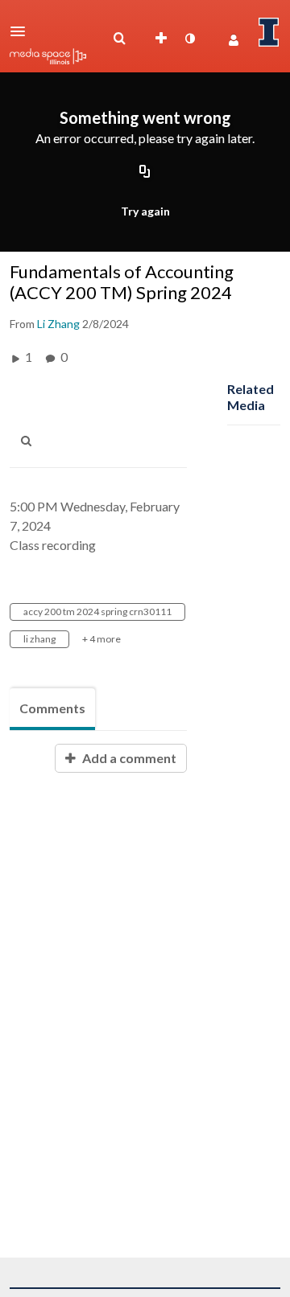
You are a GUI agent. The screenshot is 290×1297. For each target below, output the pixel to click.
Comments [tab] (52, 708)
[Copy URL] (145, 173)
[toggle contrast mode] (189, 38)
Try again (145, 211)
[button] (22, 31)
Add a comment (128, 757)
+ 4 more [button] (101, 639)
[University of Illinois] (269, 32)
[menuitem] (119, 38)
